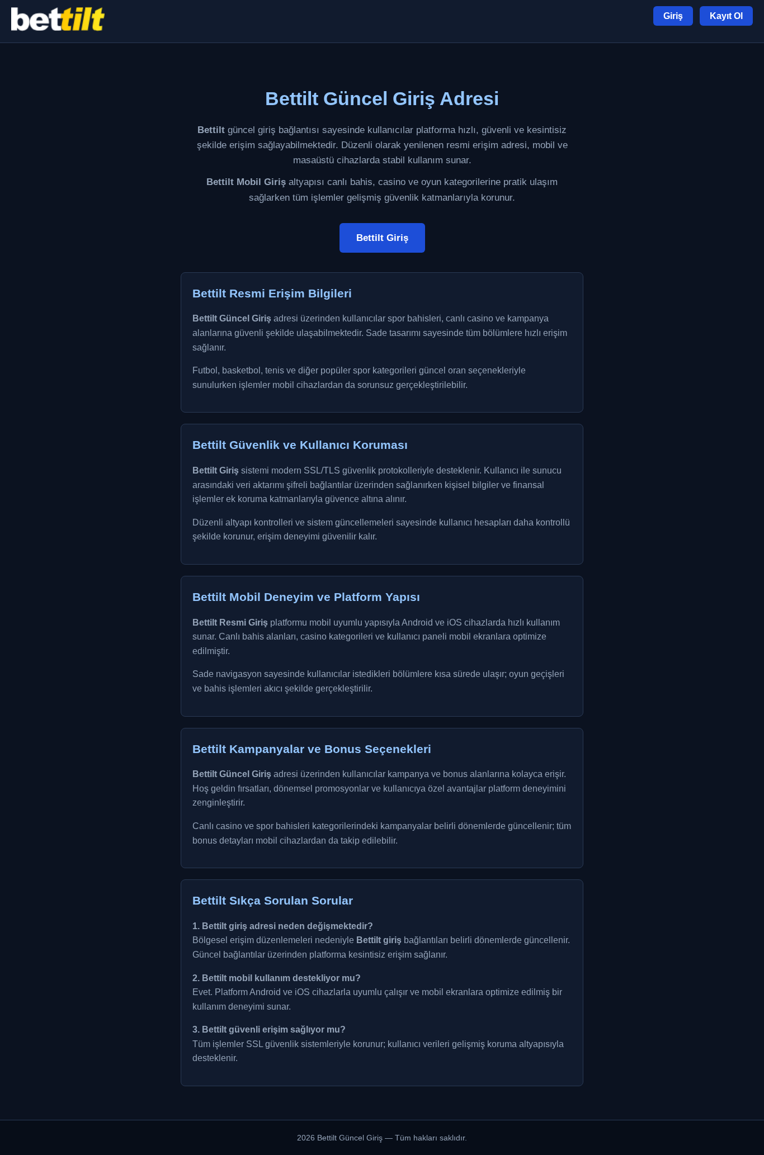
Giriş (673, 16)
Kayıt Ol (726, 16)
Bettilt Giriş (382, 238)
